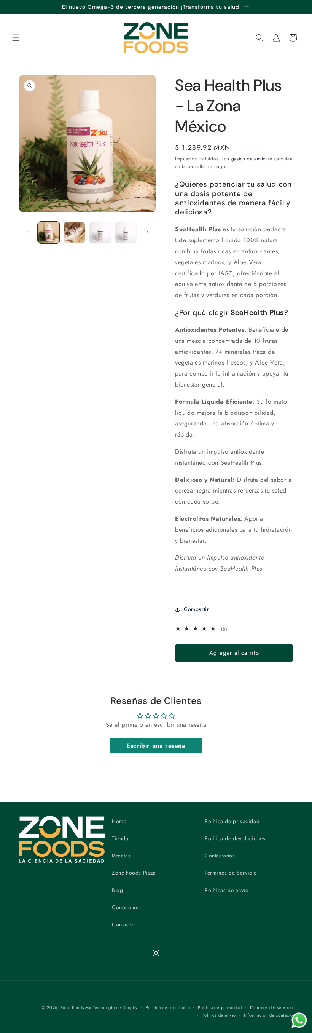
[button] (16, 37)
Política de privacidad (232, 821)
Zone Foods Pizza (134, 872)
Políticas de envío (227, 890)
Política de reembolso (168, 1007)
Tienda (120, 838)
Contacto (123, 924)
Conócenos (126, 907)
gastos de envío (248, 158)
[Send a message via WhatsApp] (299, 1020)
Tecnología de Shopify (115, 1007)
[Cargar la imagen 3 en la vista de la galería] (100, 233)
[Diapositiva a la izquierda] (27, 232)
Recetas (121, 855)
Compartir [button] (196, 609)
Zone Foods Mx (75, 1007)
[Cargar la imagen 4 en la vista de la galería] (126, 233)
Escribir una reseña (155, 745)
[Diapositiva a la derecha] (147, 232)
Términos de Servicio (231, 872)
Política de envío (219, 1015)
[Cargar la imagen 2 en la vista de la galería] (75, 233)
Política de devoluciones (235, 838)
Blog (117, 890)
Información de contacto (268, 1015)
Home (119, 821)
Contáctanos (220, 855)
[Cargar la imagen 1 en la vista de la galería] (49, 233)
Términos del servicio (271, 1007)
